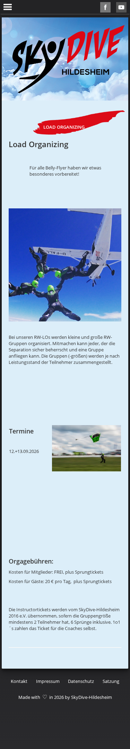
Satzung (111, 681)
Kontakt (19, 681)
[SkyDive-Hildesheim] (68, 59)
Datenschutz (81, 681)
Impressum (48, 681)
